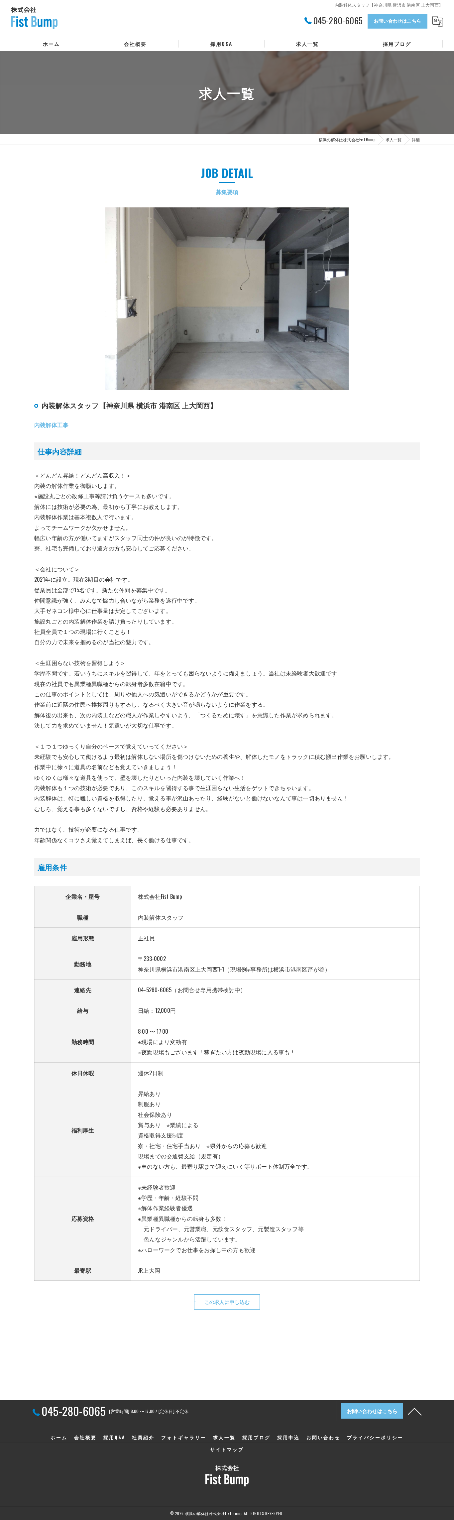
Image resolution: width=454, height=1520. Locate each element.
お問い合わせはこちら (397, 20)
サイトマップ (227, 1449)
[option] (227, 298)
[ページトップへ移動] (414, 1411)
